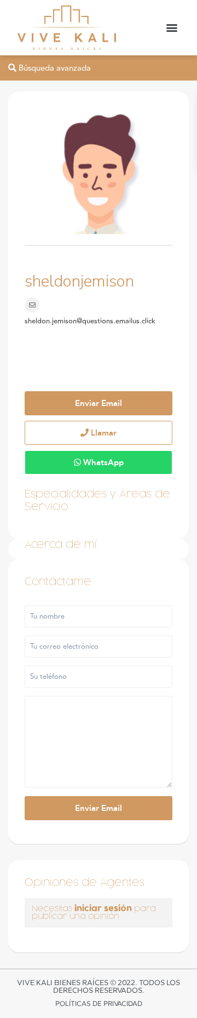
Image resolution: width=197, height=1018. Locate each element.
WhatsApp (102, 462)
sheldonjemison (79, 281)
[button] (172, 28)
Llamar (103, 432)
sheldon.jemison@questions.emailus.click (90, 321)
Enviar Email (98, 403)
